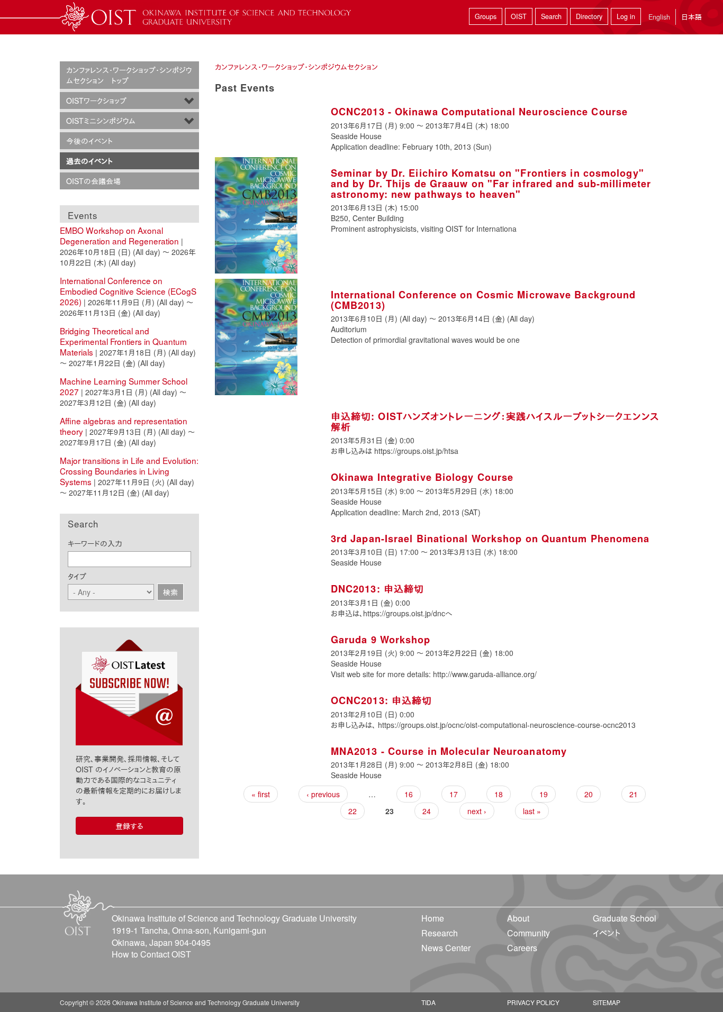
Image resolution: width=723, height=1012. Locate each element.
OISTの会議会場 (93, 181)
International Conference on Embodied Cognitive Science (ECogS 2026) (128, 291)
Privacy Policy (533, 1002)
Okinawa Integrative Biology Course (422, 477)
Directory (589, 16)
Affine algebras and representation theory (123, 426)
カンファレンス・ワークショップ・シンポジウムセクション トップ (129, 75)
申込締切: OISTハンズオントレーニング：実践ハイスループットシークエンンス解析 (495, 421)
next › (476, 811)
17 (453, 794)
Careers (522, 948)
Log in (626, 16)
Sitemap (606, 1002)
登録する (129, 825)
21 (633, 794)
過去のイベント (89, 161)
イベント (606, 933)
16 (408, 794)
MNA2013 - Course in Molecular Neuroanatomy (449, 751)
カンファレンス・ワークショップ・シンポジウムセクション (296, 66)
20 (588, 794)
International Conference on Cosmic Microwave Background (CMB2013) (483, 300)
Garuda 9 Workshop (381, 639)
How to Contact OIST (151, 954)
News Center (446, 948)
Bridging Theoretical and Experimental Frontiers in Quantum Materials (123, 341)
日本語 (691, 17)
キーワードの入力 (95, 543)
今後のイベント (89, 140)
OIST (519, 16)
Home (432, 918)
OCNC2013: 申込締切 (381, 700)
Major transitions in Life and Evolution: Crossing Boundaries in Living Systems (129, 470)
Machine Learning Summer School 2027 (123, 386)
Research (439, 933)
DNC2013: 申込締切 (377, 589)
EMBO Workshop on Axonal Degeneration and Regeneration (119, 235)
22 (352, 811)
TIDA (428, 1002)
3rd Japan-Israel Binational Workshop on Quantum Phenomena (490, 538)
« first (260, 794)
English (659, 17)
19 (543, 794)
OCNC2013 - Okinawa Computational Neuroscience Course (479, 111)
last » (532, 811)
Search (551, 16)
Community (528, 933)
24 (426, 811)
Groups (485, 16)
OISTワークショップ (96, 100)
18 (498, 794)
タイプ (77, 576)
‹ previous (323, 794)
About (518, 918)
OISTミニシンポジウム (100, 120)
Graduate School (624, 918)
